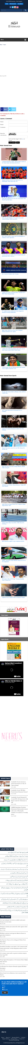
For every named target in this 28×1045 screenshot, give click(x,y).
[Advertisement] (13, 16)
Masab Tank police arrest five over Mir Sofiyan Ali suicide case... (13, 448)
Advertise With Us (15, 1037)
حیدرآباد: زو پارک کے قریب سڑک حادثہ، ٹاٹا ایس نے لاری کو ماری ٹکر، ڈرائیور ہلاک (14, 869)
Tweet (13, 109)
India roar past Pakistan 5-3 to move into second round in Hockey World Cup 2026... (12, 218)
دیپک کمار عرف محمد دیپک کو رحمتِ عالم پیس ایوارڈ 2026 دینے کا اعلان (16, 856)
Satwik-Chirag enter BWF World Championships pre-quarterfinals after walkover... (14, 255)
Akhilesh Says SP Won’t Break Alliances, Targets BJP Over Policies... (14, 485)
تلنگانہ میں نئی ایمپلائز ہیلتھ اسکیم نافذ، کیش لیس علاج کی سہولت (18, 852)
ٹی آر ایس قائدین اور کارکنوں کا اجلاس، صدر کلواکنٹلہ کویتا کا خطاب (17, 907)
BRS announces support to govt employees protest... (13, 541)
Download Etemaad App (14, 1040)
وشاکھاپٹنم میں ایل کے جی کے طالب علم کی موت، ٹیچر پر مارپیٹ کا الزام (17, 880)
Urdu (7, 3)
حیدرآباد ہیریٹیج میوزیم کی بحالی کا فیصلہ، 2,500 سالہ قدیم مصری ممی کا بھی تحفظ (15, 903)
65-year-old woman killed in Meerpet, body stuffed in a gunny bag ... (14, 392)
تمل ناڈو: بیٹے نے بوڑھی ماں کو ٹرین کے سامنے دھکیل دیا (19, 877)
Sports (5, 44)
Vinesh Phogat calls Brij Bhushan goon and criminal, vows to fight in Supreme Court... (13, 368)
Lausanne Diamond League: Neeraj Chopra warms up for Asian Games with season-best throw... (14, 162)
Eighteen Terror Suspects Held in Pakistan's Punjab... (14, 597)
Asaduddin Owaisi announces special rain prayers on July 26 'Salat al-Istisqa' (18, 783)
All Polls (23, 1037)
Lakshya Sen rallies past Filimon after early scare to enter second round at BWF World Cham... (13, 349)
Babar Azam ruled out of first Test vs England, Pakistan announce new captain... (12, 331)
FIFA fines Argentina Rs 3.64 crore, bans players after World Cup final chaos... (14, 199)
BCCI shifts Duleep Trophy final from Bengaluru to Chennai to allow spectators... (13, 237)
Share (5, 109)
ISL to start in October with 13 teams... (10, 274)
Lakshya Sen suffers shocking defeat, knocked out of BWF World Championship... (13, 293)
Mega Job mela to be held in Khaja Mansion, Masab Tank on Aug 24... (13, 467)
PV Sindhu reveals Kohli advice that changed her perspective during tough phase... (13, 311)
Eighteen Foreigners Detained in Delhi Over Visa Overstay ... (13, 429)
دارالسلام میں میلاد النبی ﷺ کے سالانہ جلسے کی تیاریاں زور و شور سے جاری (16, 860)
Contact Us (21, 1038)
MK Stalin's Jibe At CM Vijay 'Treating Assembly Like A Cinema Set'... (13, 579)
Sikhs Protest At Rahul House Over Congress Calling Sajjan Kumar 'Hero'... (13, 505)
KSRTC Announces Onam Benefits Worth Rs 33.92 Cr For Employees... (14, 561)
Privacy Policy (14, 1038)
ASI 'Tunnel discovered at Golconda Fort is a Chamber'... (12, 411)
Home (1, 44)
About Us (8, 1037)
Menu (2, 39)
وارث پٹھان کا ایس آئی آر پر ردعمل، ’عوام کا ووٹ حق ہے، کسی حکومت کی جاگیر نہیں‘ (14, 899)
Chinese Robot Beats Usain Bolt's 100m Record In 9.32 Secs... (13, 523)
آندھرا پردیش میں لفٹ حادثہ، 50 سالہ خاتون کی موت (19, 873)
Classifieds (20, 3)
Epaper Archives (5, 1038)
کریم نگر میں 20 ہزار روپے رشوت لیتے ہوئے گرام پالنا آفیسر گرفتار (17, 884)
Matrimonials (13, 3)
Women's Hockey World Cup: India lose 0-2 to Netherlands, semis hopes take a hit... (12, 180)
